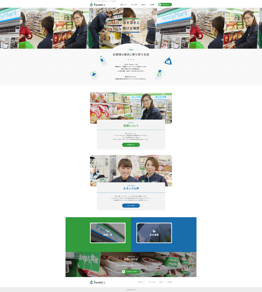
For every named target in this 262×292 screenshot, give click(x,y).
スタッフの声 (152, 282)
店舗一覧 (161, 282)
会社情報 (170, 282)
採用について (142, 282)
